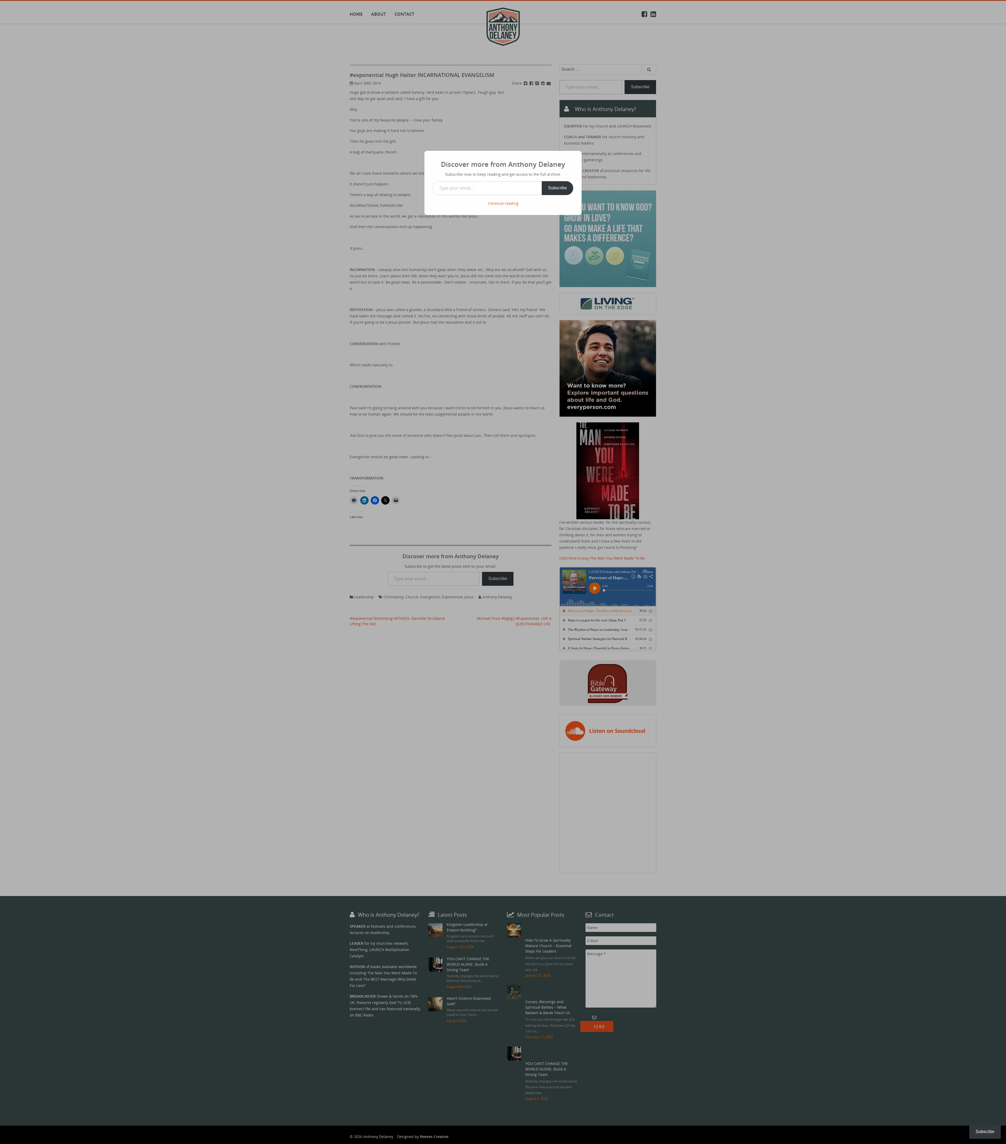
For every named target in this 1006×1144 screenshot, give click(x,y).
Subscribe (557, 188)
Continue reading (503, 203)
